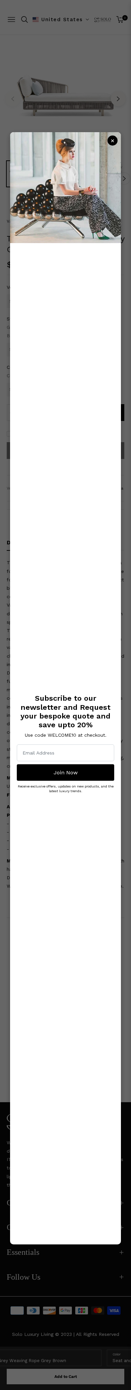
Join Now (66, 772)
